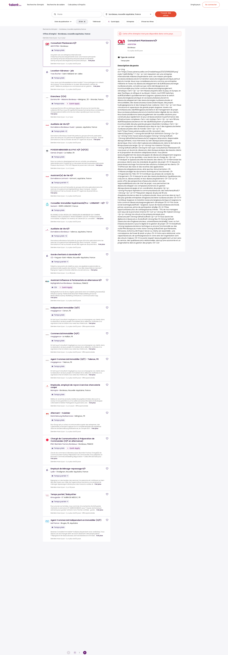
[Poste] (77, 14)
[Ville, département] (126, 14)
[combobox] (78, 14)
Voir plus (91, 61)
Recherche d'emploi (50, 29)
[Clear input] (151, 14)
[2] (84, 652)
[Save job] (107, 43)
